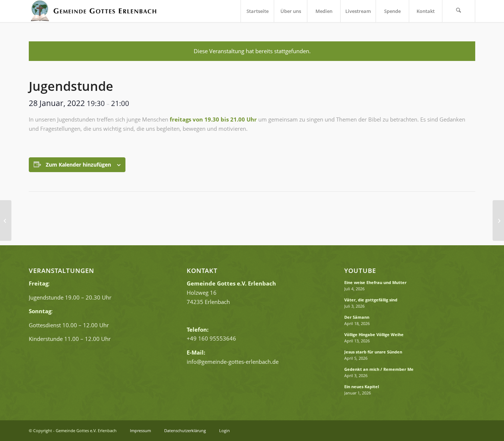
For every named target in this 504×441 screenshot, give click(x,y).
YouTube (360, 270)
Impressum (140, 430)
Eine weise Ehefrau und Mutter (375, 282)
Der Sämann (356, 317)
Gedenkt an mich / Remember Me (379, 369)
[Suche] (458, 11)
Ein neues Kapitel (361, 386)
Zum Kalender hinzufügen (78, 164)
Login (224, 430)
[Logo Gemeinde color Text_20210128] (93, 11)
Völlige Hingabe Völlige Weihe (374, 334)
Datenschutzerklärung (185, 430)
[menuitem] (257, 11)
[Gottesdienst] (5, 220)
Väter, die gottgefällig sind (370, 299)
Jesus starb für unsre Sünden (373, 352)
